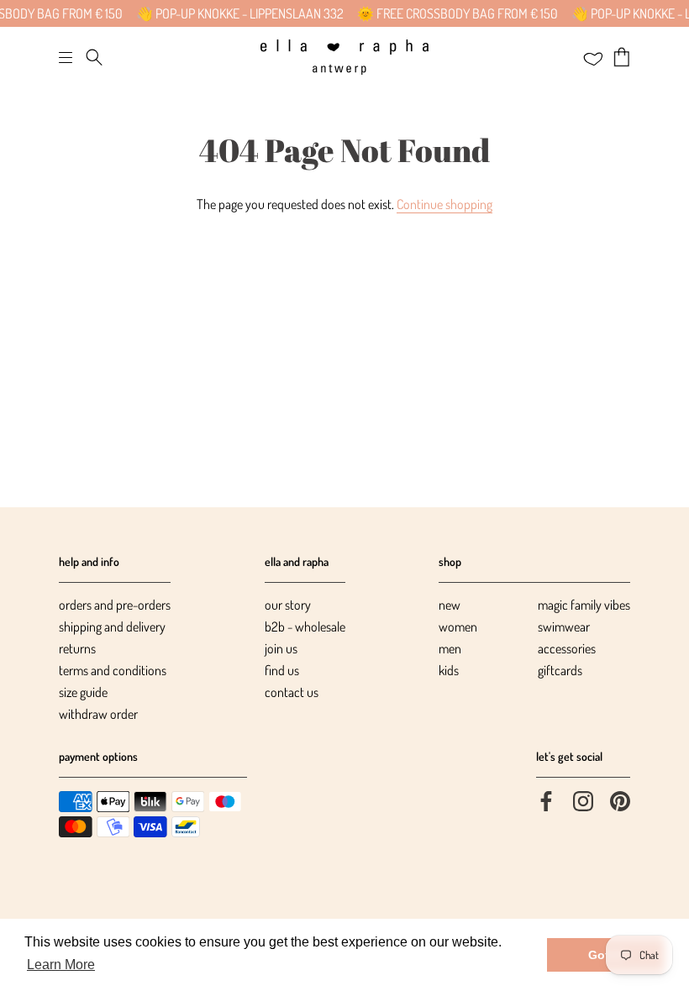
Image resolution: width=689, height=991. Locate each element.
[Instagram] (583, 799)
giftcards (560, 670)
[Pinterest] (620, 799)
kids (449, 670)
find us (282, 670)
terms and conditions (112, 670)
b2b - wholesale (305, 626)
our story (288, 604)
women (458, 626)
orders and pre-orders (115, 604)
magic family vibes (584, 604)
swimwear (564, 626)
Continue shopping (444, 204)
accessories (567, 648)
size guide (83, 692)
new (449, 604)
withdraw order (98, 713)
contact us (291, 692)
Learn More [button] (61, 964)
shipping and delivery (112, 626)
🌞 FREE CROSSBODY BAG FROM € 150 (155, 13)
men (450, 648)
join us (281, 648)
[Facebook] (546, 799)
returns (77, 648)
